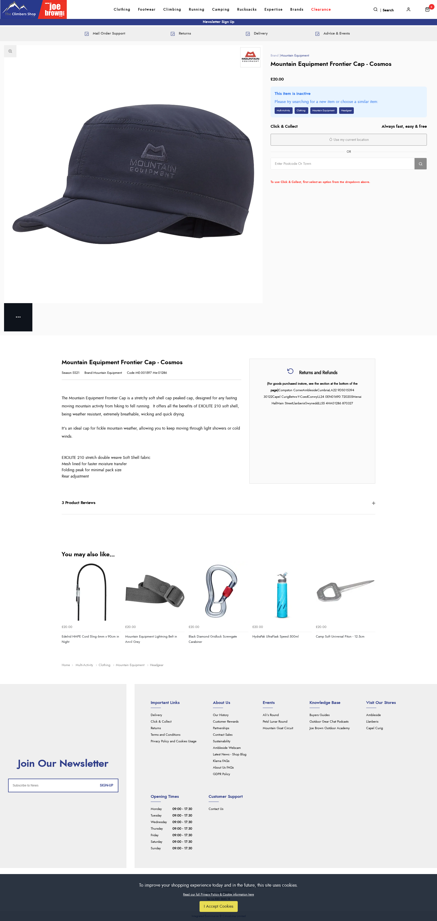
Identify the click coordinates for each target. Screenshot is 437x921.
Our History (221, 715)
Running (197, 9)
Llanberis (372, 721)
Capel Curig (374, 728)
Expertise (274, 9)
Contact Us (216, 809)
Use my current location (351, 140)
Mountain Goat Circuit (278, 728)
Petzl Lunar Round (275, 721)
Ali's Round (271, 715)
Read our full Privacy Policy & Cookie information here (218, 894)
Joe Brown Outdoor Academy (330, 728)
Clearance (321, 9)
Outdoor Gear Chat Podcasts (329, 721)
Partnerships (221, 728)
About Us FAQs (223, 767)
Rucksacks (247, 9)
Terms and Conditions (165, 734)
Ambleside (373, 715)
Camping (221, 9)
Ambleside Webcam (227, 748)
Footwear (147, 9)
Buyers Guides (320, 715)
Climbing (172, 9)
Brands (297, 9)
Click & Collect (161, 721)
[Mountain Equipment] (250, 57)
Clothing (122, 9)
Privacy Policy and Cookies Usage (173, 741)
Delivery (156, 715)
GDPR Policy (221, 774)
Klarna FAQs (221, 761)
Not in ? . (303, 174)
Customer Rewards (225, 721)
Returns (156, 728)
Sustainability (221, 741)
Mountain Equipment (294, 55)
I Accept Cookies (218, 906)
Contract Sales (222, 734)
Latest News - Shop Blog (229, 754)
